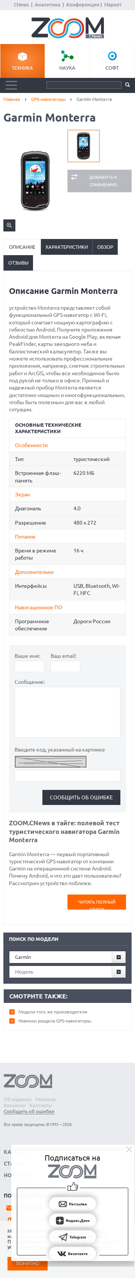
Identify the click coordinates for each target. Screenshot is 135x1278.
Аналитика (47, 4)
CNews (21, 4)
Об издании (18, 1099)
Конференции (82, 4)
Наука (67, 67)
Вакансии (15, 1105)
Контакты (41, 1105)
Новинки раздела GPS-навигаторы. (55, 1020)
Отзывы (18, 262)
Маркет (113, 4)
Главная (11, 99)
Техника (22, 67)
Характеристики (66, 247)
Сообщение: (30, 682)
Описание (22, 247)
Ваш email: (63, 656)
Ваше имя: (27, 656)
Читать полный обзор (97, 904)
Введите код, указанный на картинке (60, 750)
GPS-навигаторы (48, 99)
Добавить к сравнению (103, 181)
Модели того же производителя (52, 1011)
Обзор (105, 247)
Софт (112, 67)
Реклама (45, 1099)
